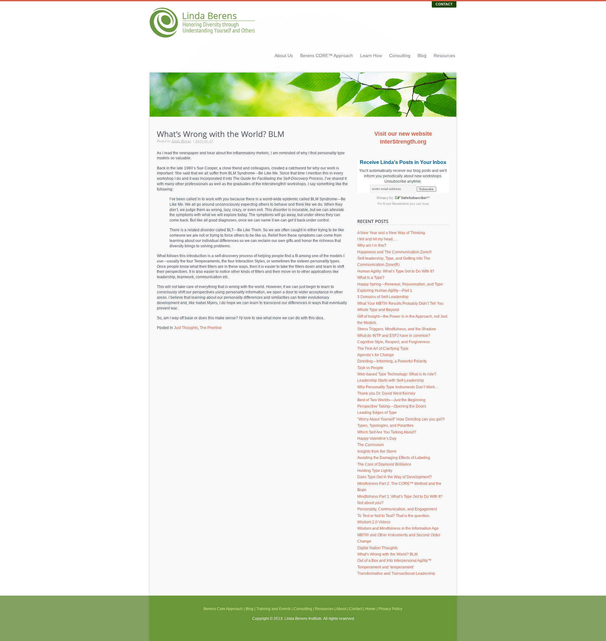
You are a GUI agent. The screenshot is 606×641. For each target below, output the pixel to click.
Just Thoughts (186, 328)
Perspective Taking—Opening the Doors (391, 406)
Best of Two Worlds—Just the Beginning (391, 400)
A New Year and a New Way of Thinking (391, 233)
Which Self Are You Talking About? (386, 432)
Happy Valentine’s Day (376, 438)
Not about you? (370, 503)
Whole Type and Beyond (378, 310)
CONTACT (444, 4)
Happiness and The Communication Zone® (394, 252)
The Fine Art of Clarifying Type (382, 348)
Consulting (399, 55)
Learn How (371, 55)
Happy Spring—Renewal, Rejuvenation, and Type (400, 284)
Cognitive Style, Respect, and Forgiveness (393, 342)
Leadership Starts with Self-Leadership (390, 380)
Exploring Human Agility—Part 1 (384, 290)
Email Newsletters (396, 203)
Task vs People (370, 368)
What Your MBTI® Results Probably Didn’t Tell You (400, 303)
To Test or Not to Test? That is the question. (393, 516)
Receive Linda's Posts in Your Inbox (403, 162)
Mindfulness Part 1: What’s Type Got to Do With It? (400, 496)
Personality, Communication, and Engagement (397, 509)
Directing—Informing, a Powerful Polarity (392, 361)
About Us (284, 55)
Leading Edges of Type (377, 412)
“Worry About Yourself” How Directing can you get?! (401, 419)
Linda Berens (181, 140)
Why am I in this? (371, 245)
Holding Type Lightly (374, 470)
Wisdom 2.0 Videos (373, 522)
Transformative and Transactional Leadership (396, 573)
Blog (422, 55)
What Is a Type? (370, 277)
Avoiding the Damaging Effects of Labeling (393, 458)
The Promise (211, 328)
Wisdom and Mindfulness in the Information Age (398, 528)
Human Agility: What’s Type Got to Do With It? (395, 271)
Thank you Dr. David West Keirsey (386, 393)
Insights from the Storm (376, 451)
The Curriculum (370, 445)
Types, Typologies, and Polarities (385, 425)
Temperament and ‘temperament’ (385, 567)
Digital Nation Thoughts (377, 548)
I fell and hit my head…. (377, 239)
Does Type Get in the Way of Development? (394, 477)
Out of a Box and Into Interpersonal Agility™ (394, 560)
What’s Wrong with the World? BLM (387, 554)
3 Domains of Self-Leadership (382, 297)
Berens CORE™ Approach (326, 55)
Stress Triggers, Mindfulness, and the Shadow (396, 329)
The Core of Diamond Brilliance (384, 464)
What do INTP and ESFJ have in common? (393, 335)
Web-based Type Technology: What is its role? (396, 374)
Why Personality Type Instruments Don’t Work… (398, 387)
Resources (444, 55)
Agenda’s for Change (375, 355)
